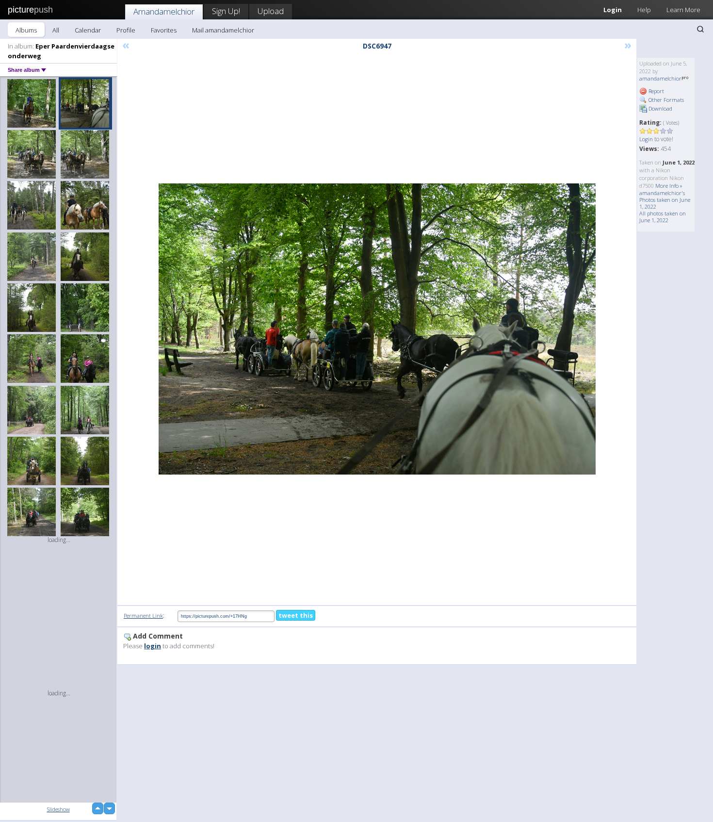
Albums (26, 30)
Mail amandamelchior (223, 30)
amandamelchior (660, 78)
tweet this (295, 615)
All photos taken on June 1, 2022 (662, 217)
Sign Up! (226, 10)
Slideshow (58, 809)
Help (644, 9)
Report (655, 91)
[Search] (700, 29)
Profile (125, 30)
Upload (271, 10)
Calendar (88, 30)
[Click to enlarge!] (377, 329)
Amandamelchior (163, 11)
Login (612, 9)
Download (659, 108)
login (152, 645)
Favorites (164, 30)
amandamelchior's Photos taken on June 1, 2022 (664, 199)
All (55, 30)
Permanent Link (143, 615)
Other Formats (665, 99)
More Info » (668, 185)
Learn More (683, 9)
